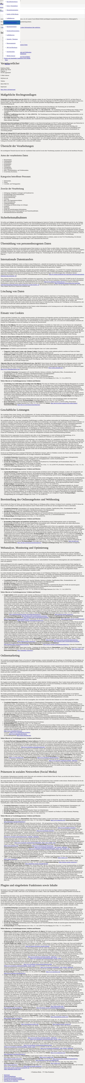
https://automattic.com (77, 649)
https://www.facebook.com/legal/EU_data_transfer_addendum (51, 847)
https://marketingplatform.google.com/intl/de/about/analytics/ (25, 614)
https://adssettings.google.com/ (12, 1069)
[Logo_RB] (42, 39)
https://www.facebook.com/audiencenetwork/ (33, 747)
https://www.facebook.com (16, 757)
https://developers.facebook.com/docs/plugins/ (37, 946)
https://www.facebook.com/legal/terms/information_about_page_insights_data (35, 842)
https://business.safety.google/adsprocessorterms (36, 617)
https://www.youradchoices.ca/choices (20, 732)
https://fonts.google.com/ (57, 1006)
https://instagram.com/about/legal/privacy (14, 821)
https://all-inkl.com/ (74, 541)
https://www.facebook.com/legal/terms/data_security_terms (45, 958)
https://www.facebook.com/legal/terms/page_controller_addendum (21, 836)
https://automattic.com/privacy (25, 650)
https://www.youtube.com (46, 1057)
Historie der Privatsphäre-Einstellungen (14, 1079)
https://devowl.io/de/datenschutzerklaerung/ (28, 404)
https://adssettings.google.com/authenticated (72, 619)
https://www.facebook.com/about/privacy (48, 757)
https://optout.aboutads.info (55, 367)
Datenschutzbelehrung (10, 1076)
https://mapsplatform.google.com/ (59, 1016)
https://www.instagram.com (58, 820)
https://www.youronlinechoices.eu (13, 731)
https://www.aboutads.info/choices (18, 734)
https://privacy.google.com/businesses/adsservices (30, 620)
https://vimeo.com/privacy (10, 859)
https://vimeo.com (62, 857)
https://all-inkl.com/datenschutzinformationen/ (29, 542)
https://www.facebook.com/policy (67, 827)
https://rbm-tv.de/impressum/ (8, 89)
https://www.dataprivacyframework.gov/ (54, 281)
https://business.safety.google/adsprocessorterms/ (34, 616)
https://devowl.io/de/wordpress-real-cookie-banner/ (64, 403)
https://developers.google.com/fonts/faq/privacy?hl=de (50, 1007)
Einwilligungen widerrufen (11, 1081)
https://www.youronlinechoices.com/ (10, 369)
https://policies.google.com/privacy (64, 614)
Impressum (7, 1075)
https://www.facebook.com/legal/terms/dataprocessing (38, 964)
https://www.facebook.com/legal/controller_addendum (63, 760)
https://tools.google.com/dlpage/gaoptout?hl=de (16, 619)
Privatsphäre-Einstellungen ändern (13, 1078)
